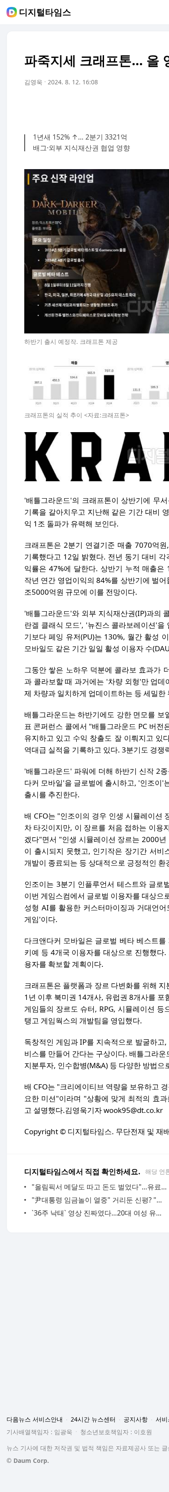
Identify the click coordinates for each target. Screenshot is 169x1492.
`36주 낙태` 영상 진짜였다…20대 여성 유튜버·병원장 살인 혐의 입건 (99, 1213)
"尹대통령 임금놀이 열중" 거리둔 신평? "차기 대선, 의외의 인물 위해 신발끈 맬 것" (99, 1200)
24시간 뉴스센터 (93, 1419)
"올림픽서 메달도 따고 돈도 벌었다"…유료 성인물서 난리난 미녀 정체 (99, 1187)
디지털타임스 (45, 12)
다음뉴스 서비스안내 (34, 1419)
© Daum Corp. (27, 1460)
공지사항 (136, 1419)
